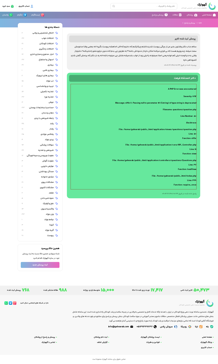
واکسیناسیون (38, 209)
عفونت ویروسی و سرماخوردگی (38, 155)
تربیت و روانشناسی (38, 86)
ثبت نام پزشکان (101, 337)
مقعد (38, 193)
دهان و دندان (38, 113)
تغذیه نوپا (38, 97)
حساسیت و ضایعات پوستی (38, 107)
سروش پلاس (166, 327)
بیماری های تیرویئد (38, 75)
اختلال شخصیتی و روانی (38, 33)
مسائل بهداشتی (38, 171)
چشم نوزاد (38, 219)
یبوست (38, 235)
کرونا (38, 225)
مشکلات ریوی (38, 182)
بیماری (38, 65)
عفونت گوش (38, 161)
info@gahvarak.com (119, 327)
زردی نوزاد (38, 139)
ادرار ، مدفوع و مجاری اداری (38, 54)
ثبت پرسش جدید (40, 265)
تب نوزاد (38, 81)
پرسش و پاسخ (189, 23)
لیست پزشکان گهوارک (150, 337)
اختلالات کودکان (38, 43)
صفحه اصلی (207, 337)
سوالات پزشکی (38, 145)
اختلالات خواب (38, 38)
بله (207, 327)
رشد (38, 123)
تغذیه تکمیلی (38, 91)
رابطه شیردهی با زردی (38, 118)
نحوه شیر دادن (38, 198)
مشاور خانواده (38, 177)
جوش (38, 102)
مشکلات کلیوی (38, 187)
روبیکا (184, 327)
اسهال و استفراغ (38, 59)
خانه (200, 23)
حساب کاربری (206, 347)
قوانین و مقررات (153, 342)
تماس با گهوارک (48, 342)
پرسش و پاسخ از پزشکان (44, 337)
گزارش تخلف (102, 342)
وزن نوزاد (38, 214)
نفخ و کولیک (38, 203)
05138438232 (145, 327)
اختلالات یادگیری (38, 49)
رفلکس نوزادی (38, 134)
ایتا (197, 327)
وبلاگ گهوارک (206, 342)
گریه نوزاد (38, 230)
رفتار (38, 129)
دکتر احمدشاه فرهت (185, 78)
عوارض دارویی (38, 166)
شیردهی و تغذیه (38, 150)
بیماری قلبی (38, 70)
